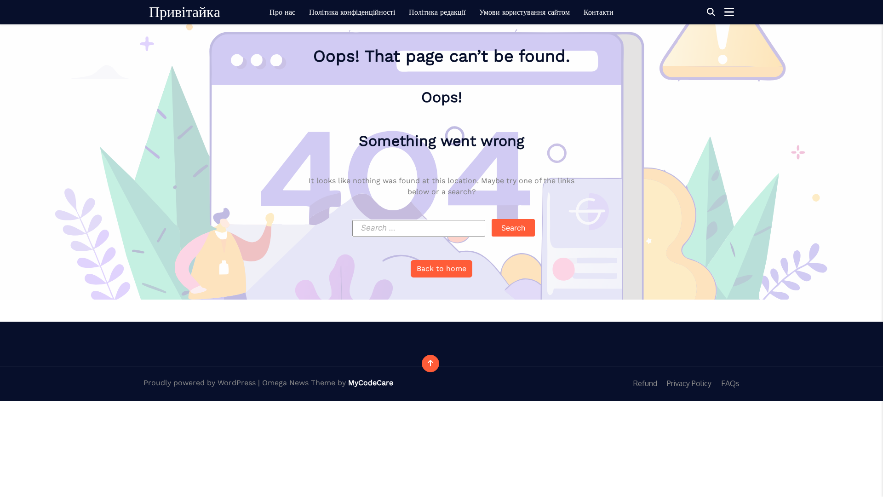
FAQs (730, 383)
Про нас (282, 12)
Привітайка (184, 12)
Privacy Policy (689, 383)
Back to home (441, 268)
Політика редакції (437, 12)
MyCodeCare (370, 382)
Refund (645, 383)
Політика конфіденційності (352, 12)
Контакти (599, 12)
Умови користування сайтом (524, 12)
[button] (711, 12)
